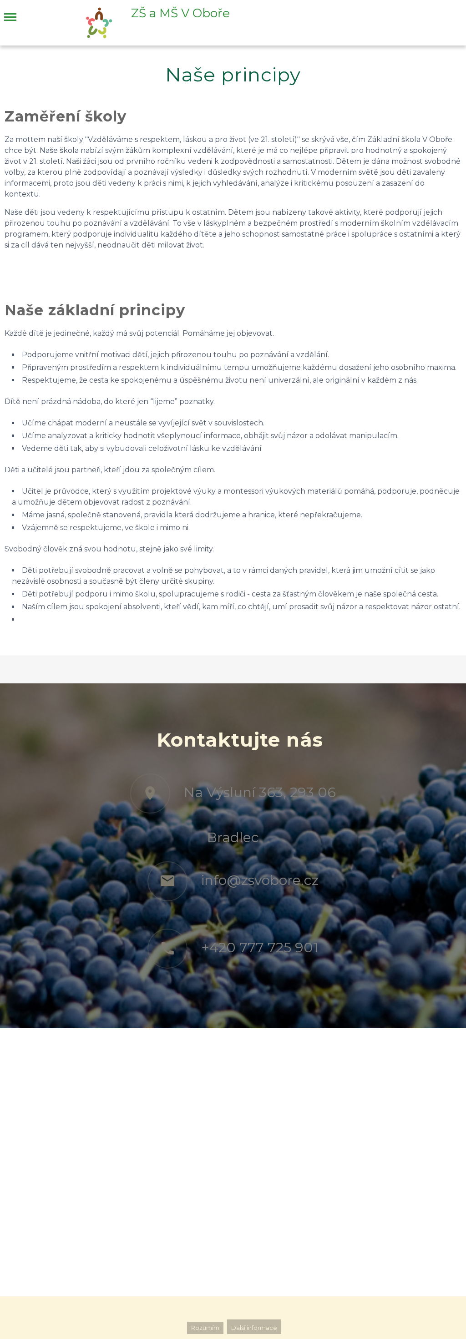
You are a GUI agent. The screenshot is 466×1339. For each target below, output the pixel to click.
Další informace (254, 1327)
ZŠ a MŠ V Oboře (180, 12)
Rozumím (205, 1327)
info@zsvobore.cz (260, 880)
